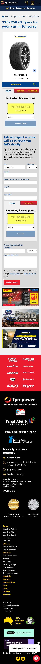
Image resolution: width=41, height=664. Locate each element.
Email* (6, 187)
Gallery (6, 591)
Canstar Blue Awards (11, 605)
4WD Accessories (10, 555)
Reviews (7, 594)
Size (5, 164)
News (5, 588)
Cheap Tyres (7, 611)
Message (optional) (11, 255)
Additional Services (10, 573)
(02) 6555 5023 (14, 469)
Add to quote (16, 84)
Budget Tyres (8, 608)
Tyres (5, 526)
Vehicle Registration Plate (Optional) (13, 246)
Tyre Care (6, 538)
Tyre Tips (6, 541)
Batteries (6, 558)
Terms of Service (30, 273)
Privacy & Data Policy (16, 653)
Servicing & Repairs (10, 564)
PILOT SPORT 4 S (20, 75)
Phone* (16, 179)
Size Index (7, 602)
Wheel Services (9, 570)
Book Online (9, 582)
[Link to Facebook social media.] (18, 659)
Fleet (5, 585)
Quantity (30, 164)
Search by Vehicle (10, 529)
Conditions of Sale (30, 653)
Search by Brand (9, 535)
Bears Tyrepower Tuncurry (22, 8)
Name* (6, 172)
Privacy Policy (15, 273)
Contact (6, 579)
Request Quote (11, 282)
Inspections (7, 561)
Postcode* (8, 194)
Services (7, 552)
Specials (7, 576)
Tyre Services (8, 567)
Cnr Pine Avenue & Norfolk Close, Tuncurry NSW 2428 (22, 463)
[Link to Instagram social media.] (23, 659)
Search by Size (9, 532)
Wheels (6, 544)
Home (6, 16)
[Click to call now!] (26, 3)
